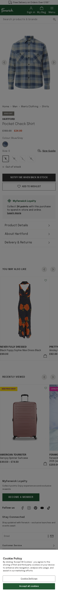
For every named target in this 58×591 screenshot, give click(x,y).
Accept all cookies (29, 586)
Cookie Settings (29, 579)
